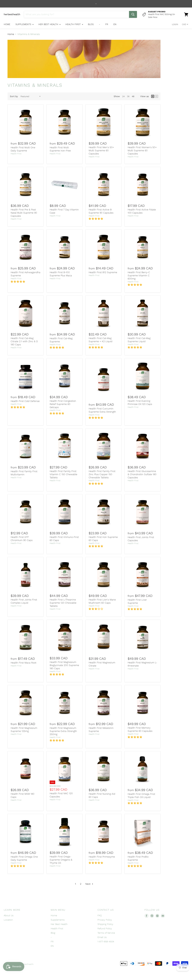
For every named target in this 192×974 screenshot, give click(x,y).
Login (175, 24)
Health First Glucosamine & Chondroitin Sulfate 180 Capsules (142, 474)
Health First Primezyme (102, 856)
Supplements (23, 24)
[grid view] (152, 96)
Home (7, 24)
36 (128, 96)
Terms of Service (106, 933)
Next (88, 883)
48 (133, 96)
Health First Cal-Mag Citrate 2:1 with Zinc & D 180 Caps (24, 341)
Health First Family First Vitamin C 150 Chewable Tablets (63, 474)
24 (123, 96)
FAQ (100, 915)
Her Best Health (48, 24)
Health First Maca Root (23, 662)
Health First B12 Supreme (103, 272)
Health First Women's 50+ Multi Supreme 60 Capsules (142, 150)
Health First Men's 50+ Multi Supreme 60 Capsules (101, 150)
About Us (9, 915)
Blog (91, 24)
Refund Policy (105, 928)
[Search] (133, 14)
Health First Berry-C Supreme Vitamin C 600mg (139, 275)
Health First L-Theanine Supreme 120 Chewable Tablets (63, 602)
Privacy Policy (105, 919)
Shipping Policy (105, 924)
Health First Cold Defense (25, 401)
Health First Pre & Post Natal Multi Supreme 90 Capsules (24, 212)
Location (8, 919)
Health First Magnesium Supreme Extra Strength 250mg (63, 731)
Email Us (102, 937)
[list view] (156, 96)
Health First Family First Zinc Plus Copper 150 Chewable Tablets (102, 474)
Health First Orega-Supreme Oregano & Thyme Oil (61, 859)
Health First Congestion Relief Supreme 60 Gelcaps (63, 404)
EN (114, 24)
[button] (96, 218)
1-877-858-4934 (106, 941)
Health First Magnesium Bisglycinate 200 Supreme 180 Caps (64, 665)
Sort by (14, 96)
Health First (73, 24)
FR (106, 24)
